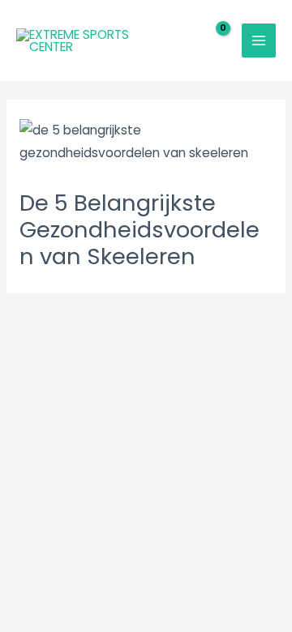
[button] (174, 40)
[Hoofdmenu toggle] (259, 40)
